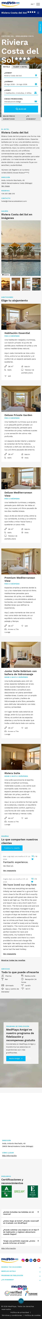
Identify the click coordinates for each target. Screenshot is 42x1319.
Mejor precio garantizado (9, 117)
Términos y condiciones (12, 1315)
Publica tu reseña (12, 848)
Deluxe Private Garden (18, 415)
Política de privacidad (19, 1312)
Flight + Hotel (20, 67)
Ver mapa (5, 186)
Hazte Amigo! (14, 1059)
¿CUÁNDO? (8, 81)
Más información (9, 1156)
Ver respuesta (9, 871)
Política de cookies (33, 1315)
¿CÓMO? (7, 90)
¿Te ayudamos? (31, 117)
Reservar (40, 27)
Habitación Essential (17, 333)
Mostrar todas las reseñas (13, 960)
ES (32, 4)
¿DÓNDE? (8, 73)
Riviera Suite (12, 773)
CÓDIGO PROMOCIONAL (13, 99)
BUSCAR (22, 109)
